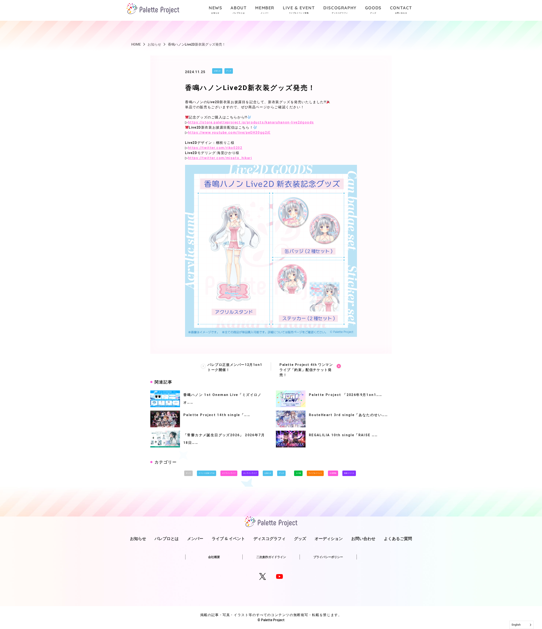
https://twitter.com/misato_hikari (220, 158)
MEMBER (264, 9)
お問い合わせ (363, 538)
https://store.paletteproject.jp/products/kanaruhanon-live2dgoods (251, 122)
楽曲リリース (349, 473)
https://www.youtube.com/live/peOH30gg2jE (229, 133)
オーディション (329, 538)
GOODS (373, 9)
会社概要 (214, 557)
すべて (188, 473)
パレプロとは (167, 538)
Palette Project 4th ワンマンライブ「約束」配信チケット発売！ (306, 370)
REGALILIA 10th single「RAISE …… (343, 435)
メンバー (195, 538)
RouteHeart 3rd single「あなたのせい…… (348, 415)
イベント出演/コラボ (206, 473)
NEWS (215, 9)
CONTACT (401, 9)
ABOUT (239, 9)
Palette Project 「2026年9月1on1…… (345, 395)
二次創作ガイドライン (271, 557)
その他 (298, 473)
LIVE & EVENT (299, 9)
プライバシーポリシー (328, 557)
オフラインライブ (229, 473)
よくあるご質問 (398, 538)
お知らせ (217, 71)
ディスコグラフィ (269, 538)
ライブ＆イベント (315, 473)
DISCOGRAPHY (340, 9)
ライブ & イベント (228, 538)
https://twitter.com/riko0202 (215, 148)
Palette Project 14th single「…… (216, 415)
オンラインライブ (250, 473)
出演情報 (333, 473)
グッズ (228, 71)
